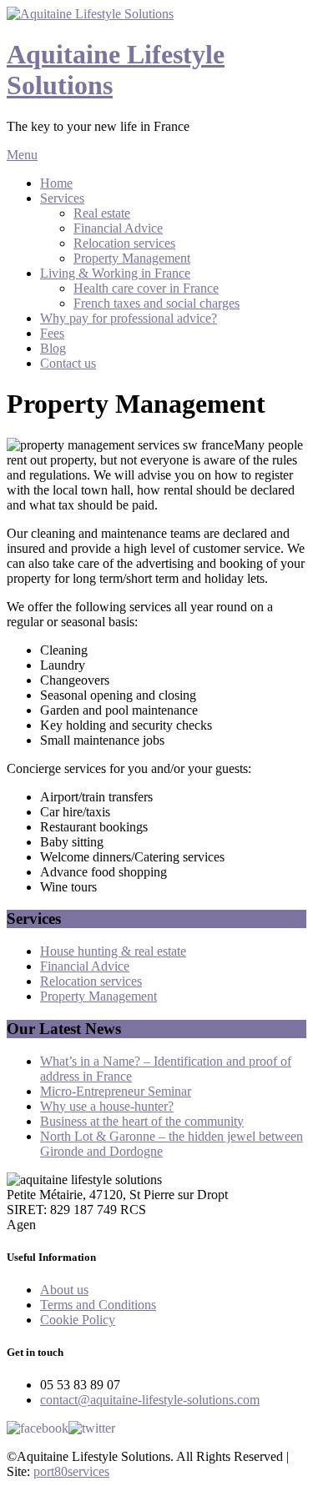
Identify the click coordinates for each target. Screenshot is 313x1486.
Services (62, 198)
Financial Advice (118, 228)
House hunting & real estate (113, 951)
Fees (52, 333)
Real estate (101, 213)
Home (56, 183)
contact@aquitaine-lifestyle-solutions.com (150, 1400)
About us (64, 1290)
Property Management (131, 258)
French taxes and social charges (156, 303)
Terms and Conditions (98, 1305)
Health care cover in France (146, 288)
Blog (53, 348)
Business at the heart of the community (142, 1121)
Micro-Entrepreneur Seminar (115, 1091)
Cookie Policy (77, 1320)
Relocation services (124, 243)
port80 (71, 1471)
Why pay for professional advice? (128, 318)
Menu (22, 155)
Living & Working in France (115, 273)
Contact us (68, 363)
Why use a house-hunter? (107, 1106)
